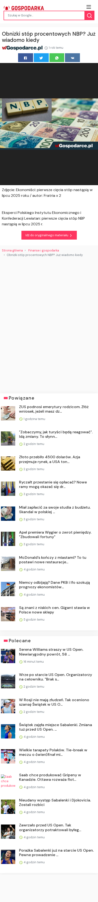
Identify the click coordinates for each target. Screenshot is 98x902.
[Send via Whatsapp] (56, 57)
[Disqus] (49, 323)
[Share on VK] (72, 57)
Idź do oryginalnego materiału (47, 235)
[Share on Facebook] (25, 57)
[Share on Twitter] (41, 57)
